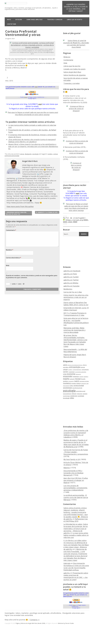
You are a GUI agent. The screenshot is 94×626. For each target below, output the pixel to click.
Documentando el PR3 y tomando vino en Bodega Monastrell (73, 473)
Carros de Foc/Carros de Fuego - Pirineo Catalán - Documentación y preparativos (76, 452)
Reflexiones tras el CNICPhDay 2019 (76, 520)
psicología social (80, 391)
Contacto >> (35, 620)
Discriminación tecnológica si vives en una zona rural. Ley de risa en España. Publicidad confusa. (76, 566)
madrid (76, 381)
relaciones (79, 394)
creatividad (71, 372)
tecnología (66, 398)
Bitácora (19, 19)
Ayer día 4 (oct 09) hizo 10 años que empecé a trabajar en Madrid (76, 480)
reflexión (73, 394)
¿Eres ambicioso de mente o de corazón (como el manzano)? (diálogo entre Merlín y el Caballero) (32, 140)
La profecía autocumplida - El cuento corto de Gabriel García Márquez (76, 497)
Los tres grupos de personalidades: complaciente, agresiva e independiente (76, 487)
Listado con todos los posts (74, 69)
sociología (81, 396)
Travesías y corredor (54, 19)
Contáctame (11, 24)
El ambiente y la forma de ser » (47, 212)
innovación (71, 381)
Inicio (9, 19)
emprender (68, 376)
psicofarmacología (77, 388)
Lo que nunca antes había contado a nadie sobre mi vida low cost (76, 535)
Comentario (11, 230)
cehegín (65, 369)
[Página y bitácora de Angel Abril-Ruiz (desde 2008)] (16, 2)
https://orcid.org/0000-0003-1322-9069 (76, 221)
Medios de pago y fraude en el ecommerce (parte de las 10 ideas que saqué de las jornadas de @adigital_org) (76, 443)
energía (81, 376)
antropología (74, 367)
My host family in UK (72, 459)
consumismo (85, 369)
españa (66, 379)
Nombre (9, 250)
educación (78, 374)
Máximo (67, 468)
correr (65, 371)
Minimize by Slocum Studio (66, 623)
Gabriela (67, 563)
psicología (35, 154)
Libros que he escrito (74, 19)
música (78, 383)
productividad (79, 385)
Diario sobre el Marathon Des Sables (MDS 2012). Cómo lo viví (76, 303)
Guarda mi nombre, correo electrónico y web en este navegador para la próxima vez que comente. (31, 276)
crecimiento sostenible (80, 372)
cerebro (50, 154)
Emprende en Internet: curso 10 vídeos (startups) (76, 309)
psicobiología (67, 388)
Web (7, 265)
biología (83, 367)
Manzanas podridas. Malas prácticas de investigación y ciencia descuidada (74, 330)
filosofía (83, 379)
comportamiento (77, 369)
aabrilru (65, 365)
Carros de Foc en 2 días (73, 292)
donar (25, 97)
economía (71, 374)
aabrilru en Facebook (72, 271)
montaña (73, 383)
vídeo (72, 398)
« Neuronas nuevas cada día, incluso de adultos (16, 213)
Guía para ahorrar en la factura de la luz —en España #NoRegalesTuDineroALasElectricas (76, 321)
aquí (36, 87)
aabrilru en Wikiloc (71, 283)
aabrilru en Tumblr (71, 277)
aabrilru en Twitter (71, 280)
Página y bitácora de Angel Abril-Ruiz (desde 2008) (30, 623)
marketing (67, 383)
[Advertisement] (78, 251)
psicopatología (67, 394)
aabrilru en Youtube (71, 286)
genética (65, 381)
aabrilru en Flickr (70, 274)
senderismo (73, 396)
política (71, 385)
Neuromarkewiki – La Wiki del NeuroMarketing (75, 350)
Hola (65, 63)
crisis (65, 374)
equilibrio (85, 376)
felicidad (78, 379)
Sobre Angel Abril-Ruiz (35, 19)
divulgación (28, 154)
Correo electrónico (13, 258)
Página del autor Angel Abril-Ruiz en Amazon (75, 356)
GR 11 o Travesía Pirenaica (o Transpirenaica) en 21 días (75, 314)
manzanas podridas (84, 381)
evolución (72, 379)
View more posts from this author (20, 206)
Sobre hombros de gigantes (75, 75)
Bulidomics (68, 289)
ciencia (22, 154)
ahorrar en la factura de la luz (75, 365)
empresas (76, 376)
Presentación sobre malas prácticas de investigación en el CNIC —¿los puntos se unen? (76, 576)
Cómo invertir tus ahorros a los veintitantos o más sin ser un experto (76, 297)
